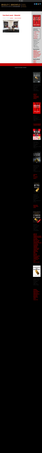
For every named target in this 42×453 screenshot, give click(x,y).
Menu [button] (22, 0)
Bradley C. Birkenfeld (13, 5)
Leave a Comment (17, 18)
